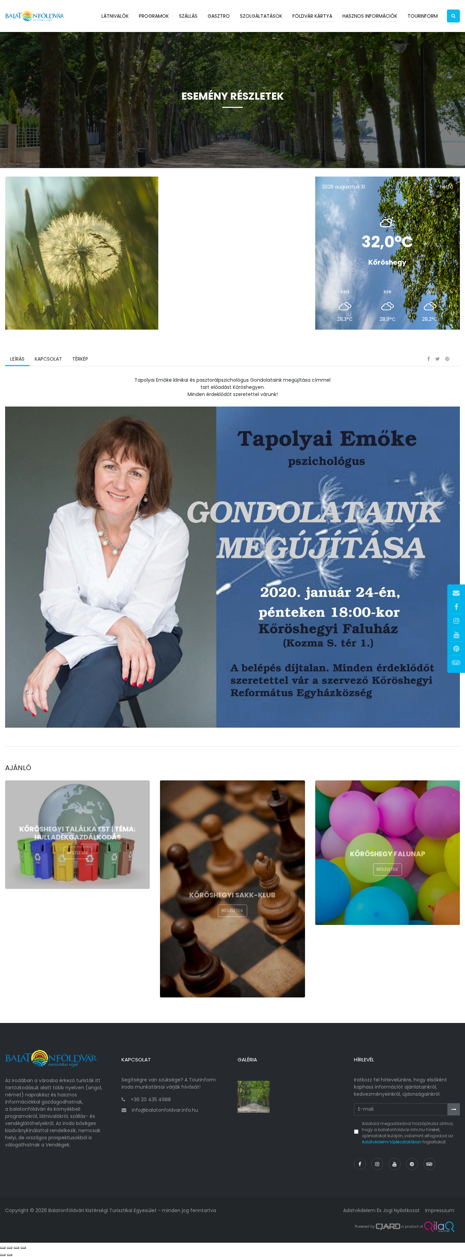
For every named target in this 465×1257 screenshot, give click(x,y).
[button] (453, 16)
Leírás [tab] (17, 358)
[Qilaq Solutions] (439, 1227)
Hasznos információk (369, 16)
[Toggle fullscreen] (16, 1248)
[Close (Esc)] (2, 1248)
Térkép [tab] (80, 358)
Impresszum (439, 1210)
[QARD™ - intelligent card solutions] (388, 1226)
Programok (154, 16)
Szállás (188, 16)
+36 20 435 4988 (151, 1099)
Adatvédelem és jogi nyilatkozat (381, 1210)
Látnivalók (115, 16)
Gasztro (219, 16)
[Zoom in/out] (23, 1248)
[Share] (9, 1248)
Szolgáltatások (261, 16)
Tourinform (422, 16)
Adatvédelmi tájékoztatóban (391, 1142)
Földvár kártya (312, 16)
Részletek (78, 852)
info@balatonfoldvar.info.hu (165, 1110)
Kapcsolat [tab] (48, 358)
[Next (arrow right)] (9, 1255)
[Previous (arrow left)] (2, 1255)
